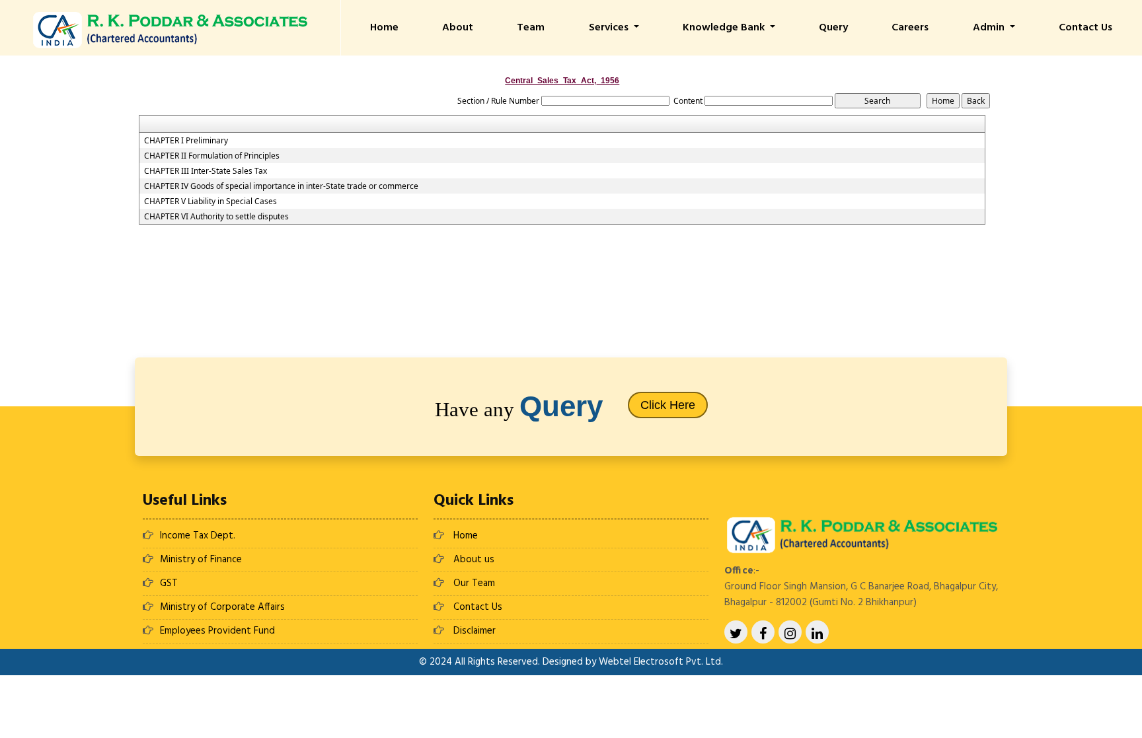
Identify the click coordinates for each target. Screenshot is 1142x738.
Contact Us (1085, 27)
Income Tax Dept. (197, 536)
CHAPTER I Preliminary (186, 140)
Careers (910, 27)
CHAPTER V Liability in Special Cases (210, 201)
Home (384, 27)
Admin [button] (990, 27)
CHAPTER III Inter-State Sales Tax (205, 171)
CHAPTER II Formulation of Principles (212, 156)
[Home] (169, 28)
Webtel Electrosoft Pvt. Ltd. (661, 662)
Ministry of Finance (201, 560)
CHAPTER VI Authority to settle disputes (216, 216)
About (457, 27)
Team (531, 27)
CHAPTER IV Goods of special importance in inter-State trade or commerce (281, 186)
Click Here (667, 405)
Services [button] (610, 27)
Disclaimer (474, 631)
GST (169, 583)
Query (833, 27)
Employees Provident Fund (217, 631)
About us (473, 560)
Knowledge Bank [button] (725, 27)
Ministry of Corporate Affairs (222, 607)
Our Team (474, 583)
